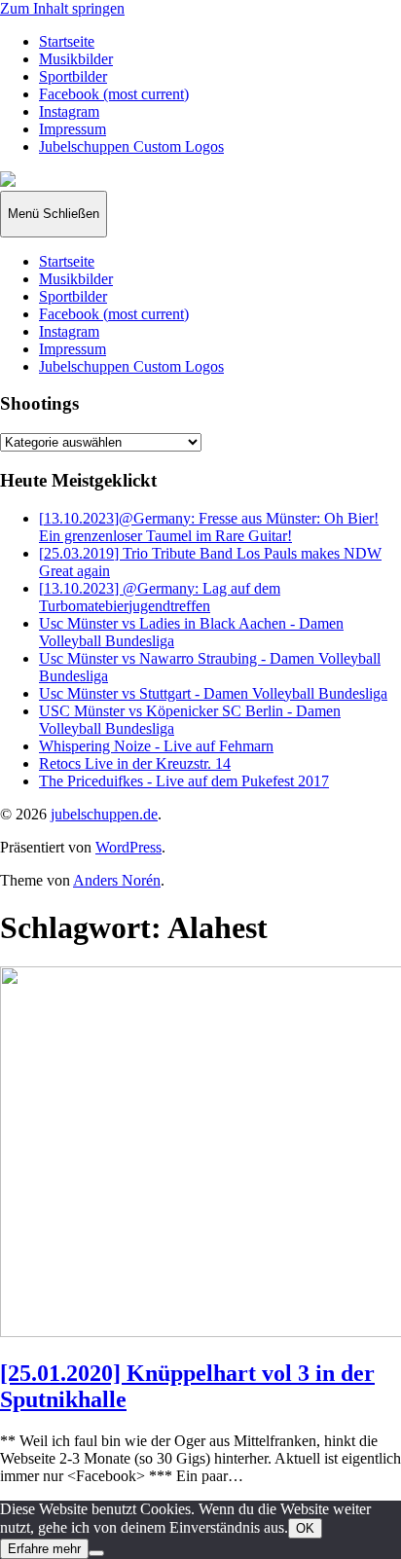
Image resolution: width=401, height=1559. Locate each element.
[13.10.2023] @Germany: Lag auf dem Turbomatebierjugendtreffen (159, 597)
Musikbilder (76, 59)
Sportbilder (73, 76)
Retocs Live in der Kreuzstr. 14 (135, 763)
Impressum (72, 129)
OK (305, 1528)
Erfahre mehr (44, 1548)
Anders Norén (117, 880)
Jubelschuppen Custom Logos (131, 146)
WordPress (128, 847)
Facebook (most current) (114, 94)
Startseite (66, 41)
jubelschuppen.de (104, 814)
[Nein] (96, 1553)
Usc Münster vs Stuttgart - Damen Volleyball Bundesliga (213, 693)
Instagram (69, 111)
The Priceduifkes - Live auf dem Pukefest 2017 (184, 781)
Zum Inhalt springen (62, 8)
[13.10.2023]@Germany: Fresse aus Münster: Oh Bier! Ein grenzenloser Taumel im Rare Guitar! (209, 527)
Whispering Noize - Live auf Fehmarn (156, 746)
